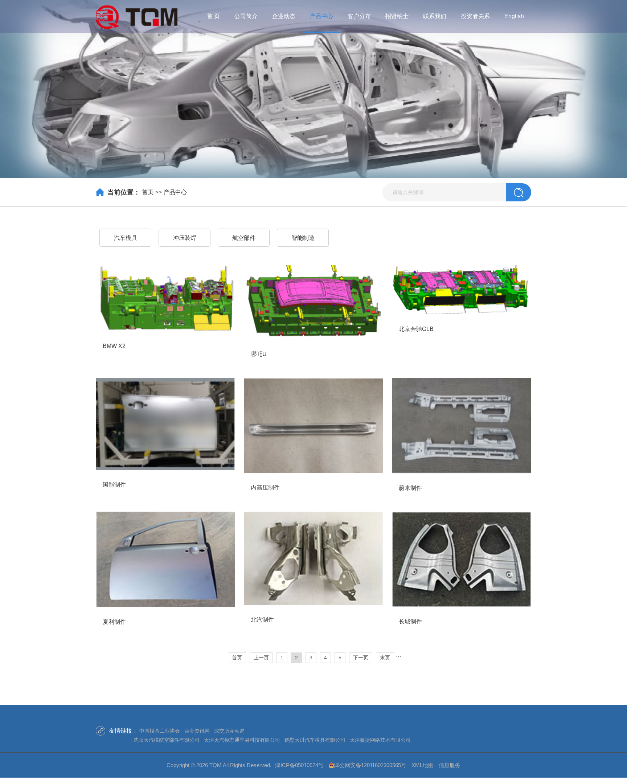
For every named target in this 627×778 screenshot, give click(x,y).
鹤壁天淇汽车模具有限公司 (314, 740)
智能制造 (303, 238)
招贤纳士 (397, 16)
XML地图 (422, 765)
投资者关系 (475, 16)
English (514, 16)
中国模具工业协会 (159, 731)
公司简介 (246, 16)
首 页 (213, 16)
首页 (147, 192)
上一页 (261, 657)
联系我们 (434, 16)
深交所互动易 (229, 731)
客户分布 (359, 16)
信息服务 (449, 765)
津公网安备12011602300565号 (370, 765)
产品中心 (321, 16)
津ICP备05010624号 (299, 765)
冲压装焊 (184, 238)
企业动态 (283, 16)
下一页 (360, 657)
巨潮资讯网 (197, 731)
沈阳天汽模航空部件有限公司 (167, 740)
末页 (385, 657)
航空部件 (243, 238)
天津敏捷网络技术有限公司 (380, 740)
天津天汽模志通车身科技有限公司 (242, 740)
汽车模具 (125, 238)
